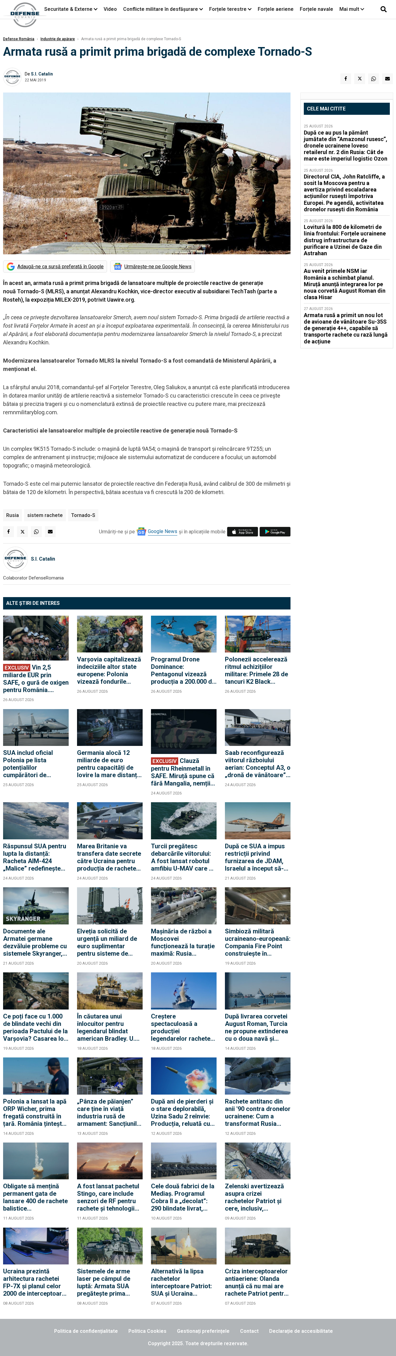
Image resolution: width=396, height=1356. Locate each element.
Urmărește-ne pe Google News (158, 266)
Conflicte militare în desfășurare (160, 9)
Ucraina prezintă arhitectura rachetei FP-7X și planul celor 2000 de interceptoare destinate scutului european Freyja (34, 1282)
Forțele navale (316, 9)
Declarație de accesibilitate (301, 1331)
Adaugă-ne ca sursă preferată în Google (60, 266)
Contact (249, 1331)
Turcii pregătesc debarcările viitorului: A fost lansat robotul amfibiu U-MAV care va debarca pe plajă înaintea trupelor (183, 857)
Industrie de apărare (58, 39)
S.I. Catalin (42, 73)
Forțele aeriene (276, 9)
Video (110, 9)
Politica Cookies (147, 1331)
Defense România (18, 39)
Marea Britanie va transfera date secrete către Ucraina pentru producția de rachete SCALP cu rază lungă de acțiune (109, 857)
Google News (162, 531)
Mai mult (349, 9)
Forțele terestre (228, 9)
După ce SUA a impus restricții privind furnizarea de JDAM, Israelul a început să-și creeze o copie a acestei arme (256, 857)
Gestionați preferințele (203, 1331)
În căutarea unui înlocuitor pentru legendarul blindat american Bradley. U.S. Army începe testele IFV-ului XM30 (108, 1027)
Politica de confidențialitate (86, 1331)
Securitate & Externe (68, 9)
